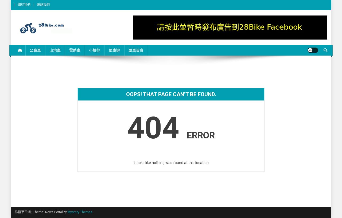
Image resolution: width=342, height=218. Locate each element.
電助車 (74, 50)
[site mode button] (313, 50)
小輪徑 (94, 50)
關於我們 (24, 5)
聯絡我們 (43, 5)
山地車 (55, 50)
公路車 (35, 50)
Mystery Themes (80, 212)
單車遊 (114, 50)
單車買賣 (136, 50)
